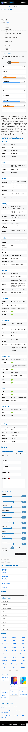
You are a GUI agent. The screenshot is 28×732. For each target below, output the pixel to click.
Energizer (4, 660)
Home (3, 724)
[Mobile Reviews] (7, 2)
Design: (4, 494)
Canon (5, 650)
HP (23, 644)
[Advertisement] (14, 729)
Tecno (5, 667)
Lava (14, 667)
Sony (14, 640)
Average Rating (6, 548)
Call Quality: (5, 526)
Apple (14, 637)
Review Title (6, 472)
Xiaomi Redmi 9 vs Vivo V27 (9, 706)
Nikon (14, 650)
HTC (5, 640)
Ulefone (23, 667)
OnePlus (14, 660)
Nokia (23, 637)
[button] (18, 2)
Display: (4, 500)
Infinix (23, 664)
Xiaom (23, 660)
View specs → (5, 572)
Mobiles (8, 22)
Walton (23, 650)
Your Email (5, 466)
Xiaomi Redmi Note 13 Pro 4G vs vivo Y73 (13, 716)
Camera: (4, 505)
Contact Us (16, 724)
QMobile (14, 644)
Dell (5, 647)
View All (25, 634)
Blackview (23, 654)
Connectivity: (5, 521)
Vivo (16, 566)
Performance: (6, 536)
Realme (23, 657)
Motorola (4, 644)
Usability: (4, 531)
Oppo (23, 647)
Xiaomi (14, 657)
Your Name (5, 460)
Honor (5, 654)
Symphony (14, 664)
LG (23, 640)
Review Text (6, 478)
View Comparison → (5, 707)
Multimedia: (5, 510)
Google (5, 664)
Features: (4, 515)
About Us (9, 724)
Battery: (4, 542)
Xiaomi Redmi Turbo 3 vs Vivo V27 (11, 711)
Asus (14, 654)
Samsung (4, 637)
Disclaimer (23, 724)
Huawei (14, 647)
